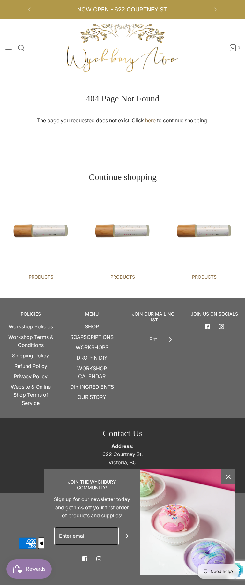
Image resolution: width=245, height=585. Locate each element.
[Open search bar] (23, 47)
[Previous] (29, 10)
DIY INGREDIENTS (92, 387)
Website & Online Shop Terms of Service (31, 395)
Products (41, 277)
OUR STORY (92, 397)
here (150, 120)
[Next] (216, 10)
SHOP (92, 326)
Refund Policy (30, 366)
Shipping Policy (30, 355)
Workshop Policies (31, 326)
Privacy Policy (31, 376)
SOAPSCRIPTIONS (92, 337)
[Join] (170, 339)
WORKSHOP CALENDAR (92, 372)
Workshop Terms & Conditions (30, 341)
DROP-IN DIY (92, 358)
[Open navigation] (8, 47)
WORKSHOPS (92, 347)
